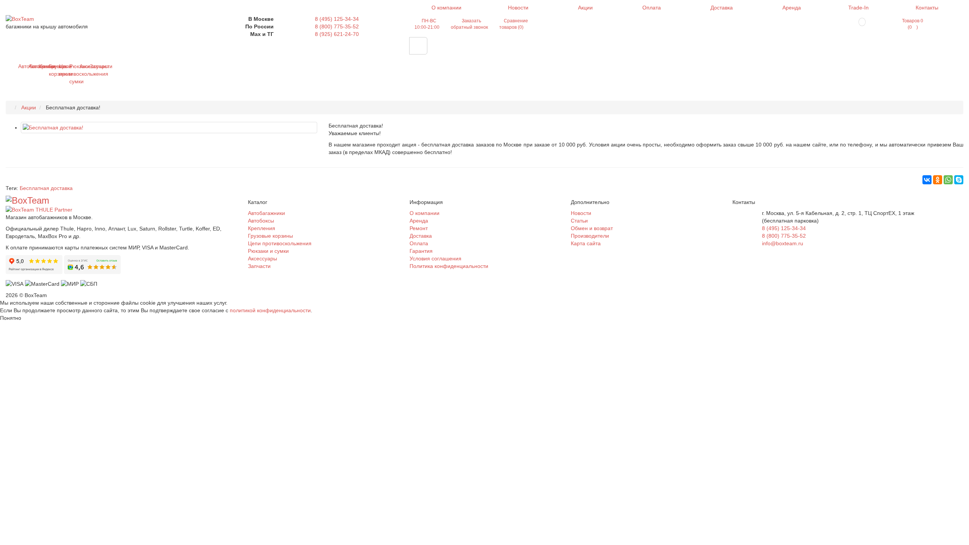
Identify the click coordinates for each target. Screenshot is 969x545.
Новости (518, 8)
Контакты (927, 8)
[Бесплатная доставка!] (169, 127)
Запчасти (92, 66)
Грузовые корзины (52, 70)
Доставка (721, 8)
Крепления (41, 66)
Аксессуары (82, 66)
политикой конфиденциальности (270, 310)
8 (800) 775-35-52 (337, 26)
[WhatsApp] (948, 179)
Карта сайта (586, 243)
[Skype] (958, 179)
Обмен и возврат (592, 228)
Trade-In (858, 8)
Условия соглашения (435, 258)
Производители (590, 236)
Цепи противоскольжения (62, 70)
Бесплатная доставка (46, 188)
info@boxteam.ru (782, 243)
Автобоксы (31, 66)
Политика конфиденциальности (449, 266)
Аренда (791, 8)
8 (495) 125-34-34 (337, 19)
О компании (446, 8)
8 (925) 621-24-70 (337, 34)
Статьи (579, 221)
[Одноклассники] (937, 179)
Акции (585, 8)
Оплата (651, 8)
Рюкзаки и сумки (72, 73)
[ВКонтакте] (927, 179)
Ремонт (419, 228)
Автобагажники (21, 66)
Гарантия (421, 251)
